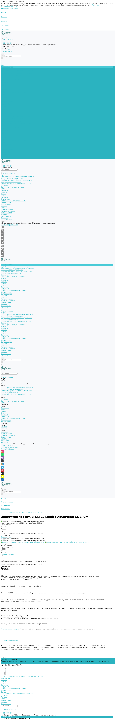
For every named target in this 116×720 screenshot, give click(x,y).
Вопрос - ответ (6, 104)
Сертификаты (6, 94)
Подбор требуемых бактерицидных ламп (16, 74)
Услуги (3, 115)
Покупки (4, 99)
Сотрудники (5, 91)
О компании (5, 678)
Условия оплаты (7, 101)
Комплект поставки (11, 641)
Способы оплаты (7, 566)
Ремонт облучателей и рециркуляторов (16, 123)
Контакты (4, 158)
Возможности (6, 108)
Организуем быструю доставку (12, 79)
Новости (4, 84)
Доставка (4, 77)
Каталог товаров (7, 113)
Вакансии (4, 89)
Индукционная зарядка (10, 629)
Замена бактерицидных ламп (12, 72)
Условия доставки (8, 103)
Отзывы (4, 87)
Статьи (3, 86)
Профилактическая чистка (11, 75)
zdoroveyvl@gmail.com (9, 50)
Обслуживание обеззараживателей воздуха (17, 70)
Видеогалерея (6, 144)
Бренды (4, 106)
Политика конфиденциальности (13, 92)
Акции (3, 128)
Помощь (4, 146)
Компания (5, 130)
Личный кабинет (7, 449)
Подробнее (14, 8)
